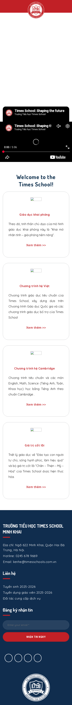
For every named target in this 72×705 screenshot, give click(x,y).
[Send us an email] (18, 658)
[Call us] (28, 658)
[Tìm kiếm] (67, 6)
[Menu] (7, 5)
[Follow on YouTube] (38, 658)
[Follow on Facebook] (9, 658)
